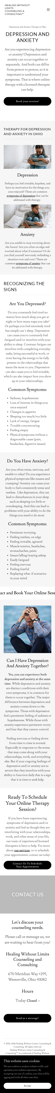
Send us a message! (27, 1018)
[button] (48, 10)
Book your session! (27, 101)
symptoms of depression (21, 196)
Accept (27, 1085)
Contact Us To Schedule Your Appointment (27, 865)
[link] (20, 14)
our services (22, 850)
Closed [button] (32, 1001)
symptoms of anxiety (28, 263)
